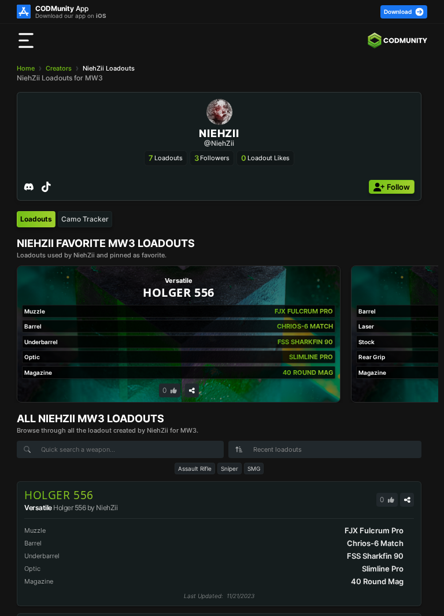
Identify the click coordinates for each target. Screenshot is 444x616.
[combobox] (325, 449)
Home (26, 68)
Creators (59, 68)
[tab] (36, 219)
